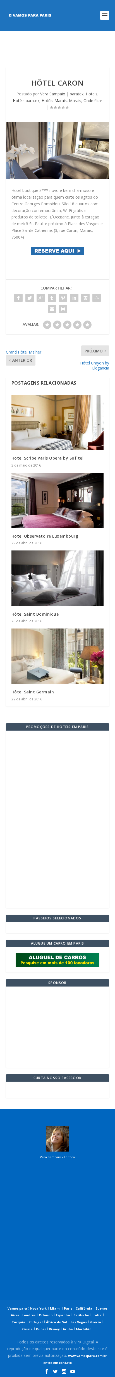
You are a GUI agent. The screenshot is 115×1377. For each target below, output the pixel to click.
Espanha (63, 1315)
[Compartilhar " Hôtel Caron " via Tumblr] (52, 297)
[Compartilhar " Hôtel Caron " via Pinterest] (63, 297)
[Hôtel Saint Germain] (57, 656)
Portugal (35, 1322)
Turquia (18, 1322)
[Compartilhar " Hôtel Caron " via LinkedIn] (74, 297)
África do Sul (56, 1322)
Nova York (38, 1308)
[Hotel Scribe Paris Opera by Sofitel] (57, 422)
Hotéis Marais (54, 100)
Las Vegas (79, 1322)
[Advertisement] (57, 49)
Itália (97, 1315)
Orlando (45, 1315)
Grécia (95, 1322)
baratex (76, 93)
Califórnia (84, 1308)
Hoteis (91, 93)
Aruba (68, 1329)
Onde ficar (92, 100)
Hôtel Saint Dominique (35, 614)
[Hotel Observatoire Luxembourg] (57, 500)
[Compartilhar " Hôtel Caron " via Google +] (40, 297)
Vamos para (17, 1308)
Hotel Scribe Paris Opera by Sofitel (47, 458)
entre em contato (57, 1362)
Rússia (27, 1329)
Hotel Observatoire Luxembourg (44, 536)
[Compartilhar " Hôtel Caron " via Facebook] (18, 297)
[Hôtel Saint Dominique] (57, 578)
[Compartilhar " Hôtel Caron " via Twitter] (29, 297)
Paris (68, 1308)
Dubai (41, 1329)
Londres (28, 1315)
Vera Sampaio (52, 93)
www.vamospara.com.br (87, 1356)
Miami (55, 1308)
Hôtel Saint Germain (32, 692)
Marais (75, 100)
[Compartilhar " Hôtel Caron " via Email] (52, 309)
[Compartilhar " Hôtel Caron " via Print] (63, 309)
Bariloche (81, 1315)
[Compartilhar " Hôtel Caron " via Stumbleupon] (96, 297)
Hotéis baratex (26, 100)
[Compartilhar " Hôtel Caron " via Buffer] (85, 297)
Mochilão (83, 1329)
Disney (54, 1329)
